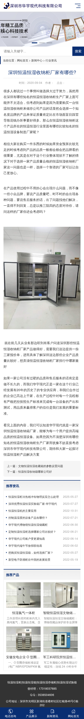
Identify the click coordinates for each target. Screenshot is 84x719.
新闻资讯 (52, 716)
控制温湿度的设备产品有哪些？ (43, 517)
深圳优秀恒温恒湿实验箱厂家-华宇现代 (43, 503)
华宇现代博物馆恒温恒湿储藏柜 (43, 524)
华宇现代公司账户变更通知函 (43, 538)
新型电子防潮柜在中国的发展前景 (43, 559)
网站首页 (22, 60)
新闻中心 (36, 60)
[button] (34, 42)
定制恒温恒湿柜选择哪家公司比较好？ (43, 531)
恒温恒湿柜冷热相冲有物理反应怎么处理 (43, 497)
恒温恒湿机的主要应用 (43, 510)
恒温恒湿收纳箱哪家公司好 (35, 471)
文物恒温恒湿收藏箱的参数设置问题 (40, 466)
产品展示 (31, 716)
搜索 (78, 51)
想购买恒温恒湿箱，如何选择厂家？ (43, 552)
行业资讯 (51, 60)
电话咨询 (10, 716)
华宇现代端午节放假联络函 (43, 545)
